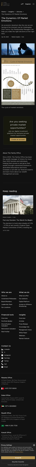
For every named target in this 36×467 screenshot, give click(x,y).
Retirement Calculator (8, 328)
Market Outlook (24, 338)
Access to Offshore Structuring (25, 305)
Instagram (7, 355)
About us (4, 295)
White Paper (23, 332)
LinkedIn (7, 349)
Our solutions (23, 298)
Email (6, 367)
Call (5, 364)
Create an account (18, 139)
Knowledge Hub (24, 327)
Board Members (6, 301)
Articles (19, 12)
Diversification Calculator (6, 325)
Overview (4, 318)
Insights (11, 12)
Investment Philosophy (8, 298)
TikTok (6, 361)
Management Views (25, 330)
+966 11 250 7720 (11, 425)
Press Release (23, 324)
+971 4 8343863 (10, 406)
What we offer (24, 295)
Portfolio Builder (6, 321)
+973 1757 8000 (11, 388)
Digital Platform (24, 301)
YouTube (7, 358)
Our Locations (5, 307)
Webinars (22, 335)
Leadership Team (6, 304)
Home (3, 12)
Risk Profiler (5, 331)
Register (28, 4)
